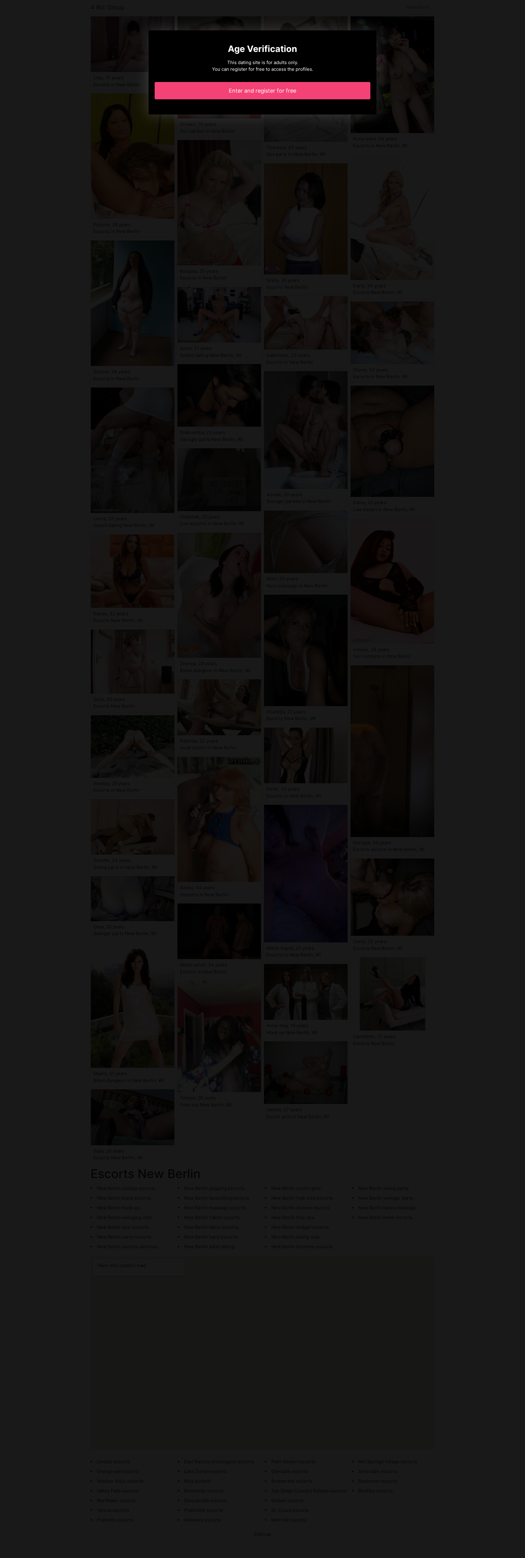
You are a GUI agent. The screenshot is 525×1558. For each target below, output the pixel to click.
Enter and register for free (262, 90)
